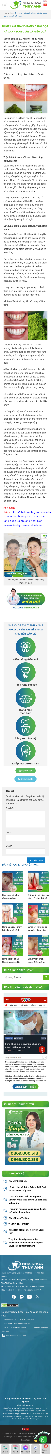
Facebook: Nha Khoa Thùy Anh (16, 1327)
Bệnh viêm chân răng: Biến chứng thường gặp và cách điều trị (38, 961)
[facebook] (14, 1296)
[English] (24, 1429)
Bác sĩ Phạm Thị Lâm (18, 1218)
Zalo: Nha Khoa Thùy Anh (16, 1335)
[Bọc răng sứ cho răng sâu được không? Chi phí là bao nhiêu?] (12, 881)
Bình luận (10, 808)
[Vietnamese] (45, 4)
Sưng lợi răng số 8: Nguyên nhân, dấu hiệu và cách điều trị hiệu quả (37, 929)
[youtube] (29, 1296)
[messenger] (21, 1296)
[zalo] (37, 1296)
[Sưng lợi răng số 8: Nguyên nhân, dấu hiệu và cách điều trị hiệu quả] (38, 913)
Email (9, 846)
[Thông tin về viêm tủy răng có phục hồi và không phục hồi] (38, 881)
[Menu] (4, 5)
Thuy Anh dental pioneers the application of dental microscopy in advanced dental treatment (25, 1242)
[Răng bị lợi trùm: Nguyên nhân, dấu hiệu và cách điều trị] (12, 945)
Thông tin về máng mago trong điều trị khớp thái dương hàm (27, 1210)
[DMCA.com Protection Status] (10, 1304)
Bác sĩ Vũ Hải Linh (17, 1181)
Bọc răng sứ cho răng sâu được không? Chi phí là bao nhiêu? (11, 897)
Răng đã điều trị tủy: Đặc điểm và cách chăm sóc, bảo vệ (12, 929)
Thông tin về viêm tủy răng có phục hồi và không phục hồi (38, 897)
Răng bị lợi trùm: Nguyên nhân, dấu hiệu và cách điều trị (12, 961)
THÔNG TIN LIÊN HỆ (18, 1224)
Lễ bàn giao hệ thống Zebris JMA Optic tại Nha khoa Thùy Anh (27, 1189)
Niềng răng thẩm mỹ (25, 659)
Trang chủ (8, 13)
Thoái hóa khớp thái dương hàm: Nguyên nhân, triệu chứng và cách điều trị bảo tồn (27, 1199)
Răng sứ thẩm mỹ (25, 738)
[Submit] (46, 977)
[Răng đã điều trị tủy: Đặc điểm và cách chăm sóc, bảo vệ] (12, 913)
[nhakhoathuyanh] (25, 5)
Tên (8, 833)
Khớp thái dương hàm (25, 763)
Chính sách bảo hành (24, 1436)
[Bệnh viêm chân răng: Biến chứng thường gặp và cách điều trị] (38, 945)
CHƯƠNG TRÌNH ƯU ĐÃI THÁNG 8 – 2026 (26, 1232)
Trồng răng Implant (25, 684)
